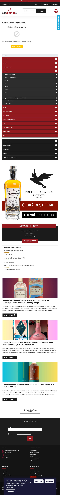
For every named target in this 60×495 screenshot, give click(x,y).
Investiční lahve (7, 141)
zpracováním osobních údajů (24, 434)
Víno (4, 107)
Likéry (6, 92)
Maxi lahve (6, 149)
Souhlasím (49, 481)
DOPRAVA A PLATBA (34, 452)
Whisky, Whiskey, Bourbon (11, 77)
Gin (5, 83)
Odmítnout (38, 481)
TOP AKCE (6, 59)
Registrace (55, 4)
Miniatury (5, 153)
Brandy (6, 86)
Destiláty (5, 71)
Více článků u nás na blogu (30, 410)
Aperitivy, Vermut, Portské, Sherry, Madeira (15, 98)
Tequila (7, 89)
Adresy (3, 477)
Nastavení (10, 491)
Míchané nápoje (7, 111)
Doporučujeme (7, 67)
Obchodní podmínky (35, 458)
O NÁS (31, 456)
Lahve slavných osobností (10, 157)
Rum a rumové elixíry (10, 74)
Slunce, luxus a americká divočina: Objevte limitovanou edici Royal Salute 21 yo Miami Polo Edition (27, 344)
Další (4, 123)
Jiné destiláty (8, 103)
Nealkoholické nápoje (9, 119)
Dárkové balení (7, 145)
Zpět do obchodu (16, 46)
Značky (5, 135)
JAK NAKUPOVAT (6, 4)
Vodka (6, 80)
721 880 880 (8, 453)
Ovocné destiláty (9, 101)
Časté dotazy (33, 454)
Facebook (7, 455)
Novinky (5, 63)
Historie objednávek (6, 475)
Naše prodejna (33, 473)
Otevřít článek (8, 315)
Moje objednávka (34, 460)
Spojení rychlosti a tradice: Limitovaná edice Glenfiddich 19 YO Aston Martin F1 (28, 386)
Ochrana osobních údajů (36, 475)
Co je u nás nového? (35, 471)
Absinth (6, 95)
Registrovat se (30, 241)
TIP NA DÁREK (6, 131)
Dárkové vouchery (8, 127)
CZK (36, 4)
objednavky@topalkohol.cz (12, 450)
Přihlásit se (30, 438)
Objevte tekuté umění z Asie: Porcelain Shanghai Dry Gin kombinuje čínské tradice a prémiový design (25, 301)
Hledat (42, 11)
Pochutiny (6, 115)
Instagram (7, 457)
